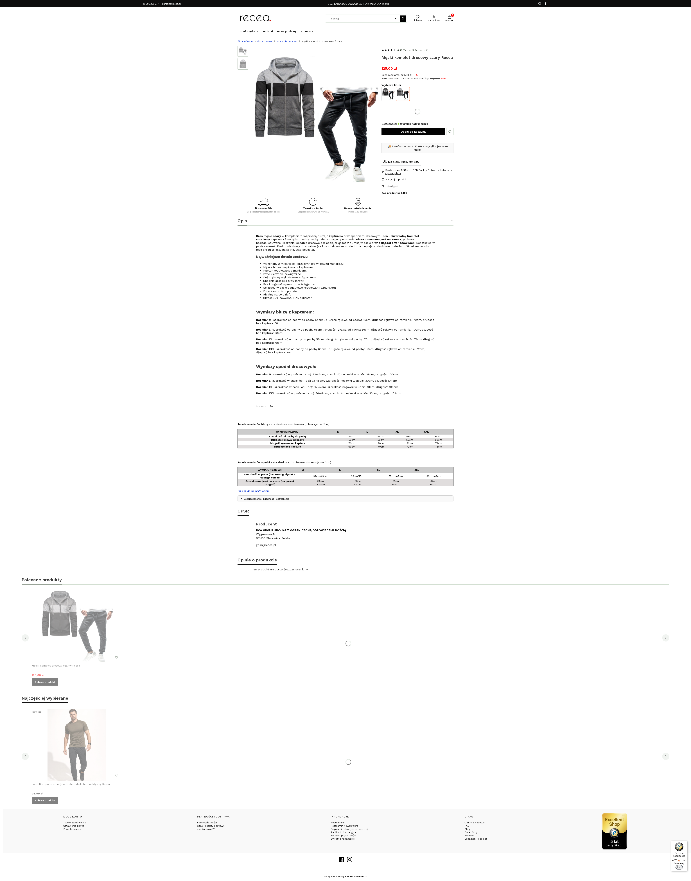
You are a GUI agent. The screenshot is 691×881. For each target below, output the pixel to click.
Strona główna (245, 41)
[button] (403, 18)
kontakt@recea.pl (171, 4)
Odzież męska (264, 41)
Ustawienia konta (73, 825)
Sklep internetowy (344, 876)
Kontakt (469, 835)
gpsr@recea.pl (266, 545)
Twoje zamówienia (74, 822)
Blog (467, 829)
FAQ (466, 825)
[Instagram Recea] (349, 861)
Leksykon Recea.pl (475, 838)
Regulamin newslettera (344, 825)
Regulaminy (337, 822)
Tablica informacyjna (343, 832)
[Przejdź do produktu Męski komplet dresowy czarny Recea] (388, 94)
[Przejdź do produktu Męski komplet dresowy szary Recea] (403, 94)
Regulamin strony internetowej (349, 829)
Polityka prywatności (343, 835)
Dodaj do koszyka (413, 131)
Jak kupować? (206, 829)
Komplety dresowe (287, 41)
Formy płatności (207, 822)
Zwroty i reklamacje (343, 838)
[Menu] (685, 843)
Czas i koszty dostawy (210, 825)
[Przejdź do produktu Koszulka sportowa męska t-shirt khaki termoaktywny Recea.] (77, 745)
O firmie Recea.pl (474, 822)
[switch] (679, 867)
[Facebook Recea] (341, 861)
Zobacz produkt (45, 682)
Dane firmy (471, 832)
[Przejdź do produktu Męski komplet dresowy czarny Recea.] (77, 626)
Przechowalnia (72, 829)
